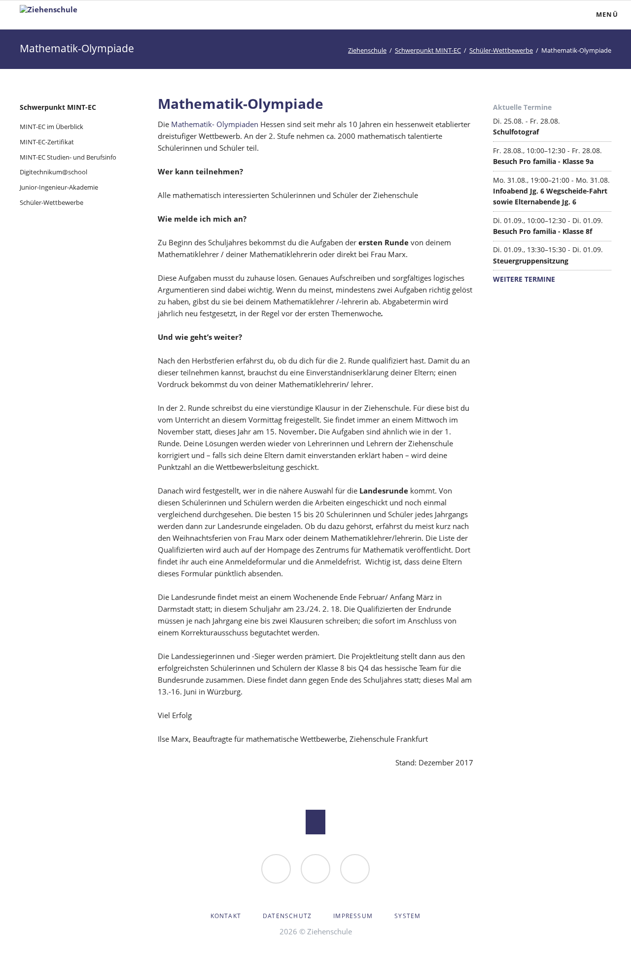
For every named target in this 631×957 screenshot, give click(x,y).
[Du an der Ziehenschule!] (276, 869)
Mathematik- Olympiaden (214, 124)
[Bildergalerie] (315, 869)
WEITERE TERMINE (524, 279)
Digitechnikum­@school (53, 171)
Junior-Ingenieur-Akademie (59, 187)
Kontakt (225, 916)
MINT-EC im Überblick (51, 126)
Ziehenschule (367, 50)
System (407, 916)
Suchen (555, 14)
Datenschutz (287, 916)
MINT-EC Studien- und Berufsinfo (68, 157)
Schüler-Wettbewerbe (501, 50)
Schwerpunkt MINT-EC (428, 50)
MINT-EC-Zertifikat (47, 141)
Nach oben (315, 822)
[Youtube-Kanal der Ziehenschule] (355, 869)
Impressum (353, 916)
